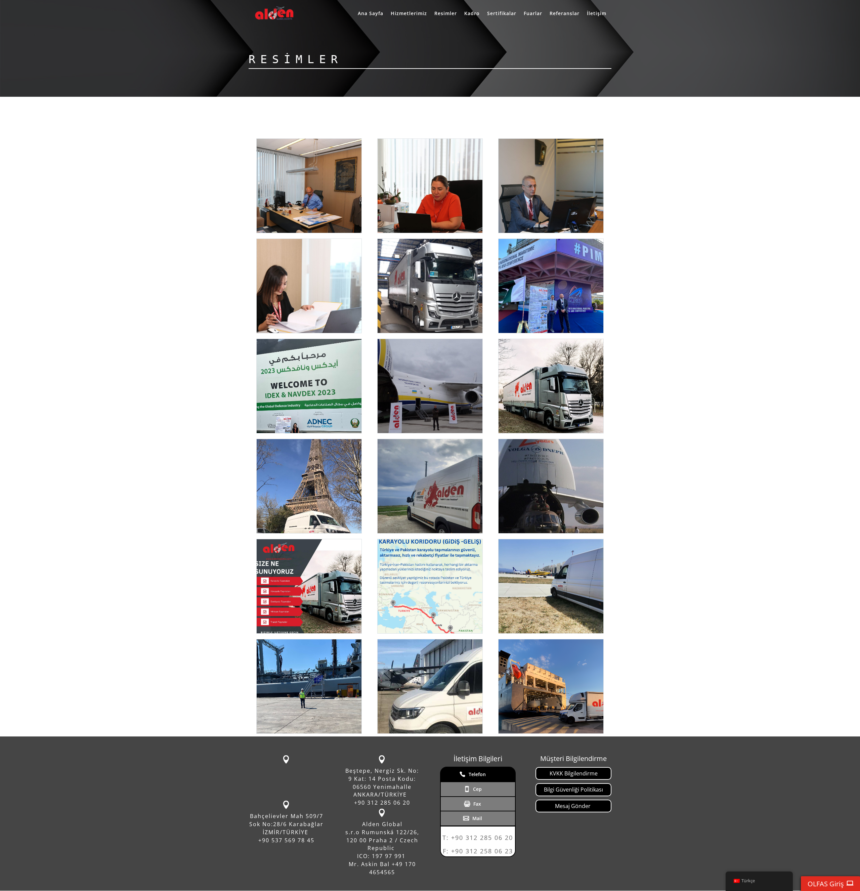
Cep (477, 789)
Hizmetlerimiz (409, 13)
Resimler (445, 13)
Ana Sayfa (370, 13)
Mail (477, 818)
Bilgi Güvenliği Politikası (573, 789)
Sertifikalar (501, 13)
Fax (477, 804)
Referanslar (564, 13)
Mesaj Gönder (573, 806)
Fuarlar (533, 13)
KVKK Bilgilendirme (574, 773)
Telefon (477, 774)
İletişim (596, 13)
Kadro (472, 13)
